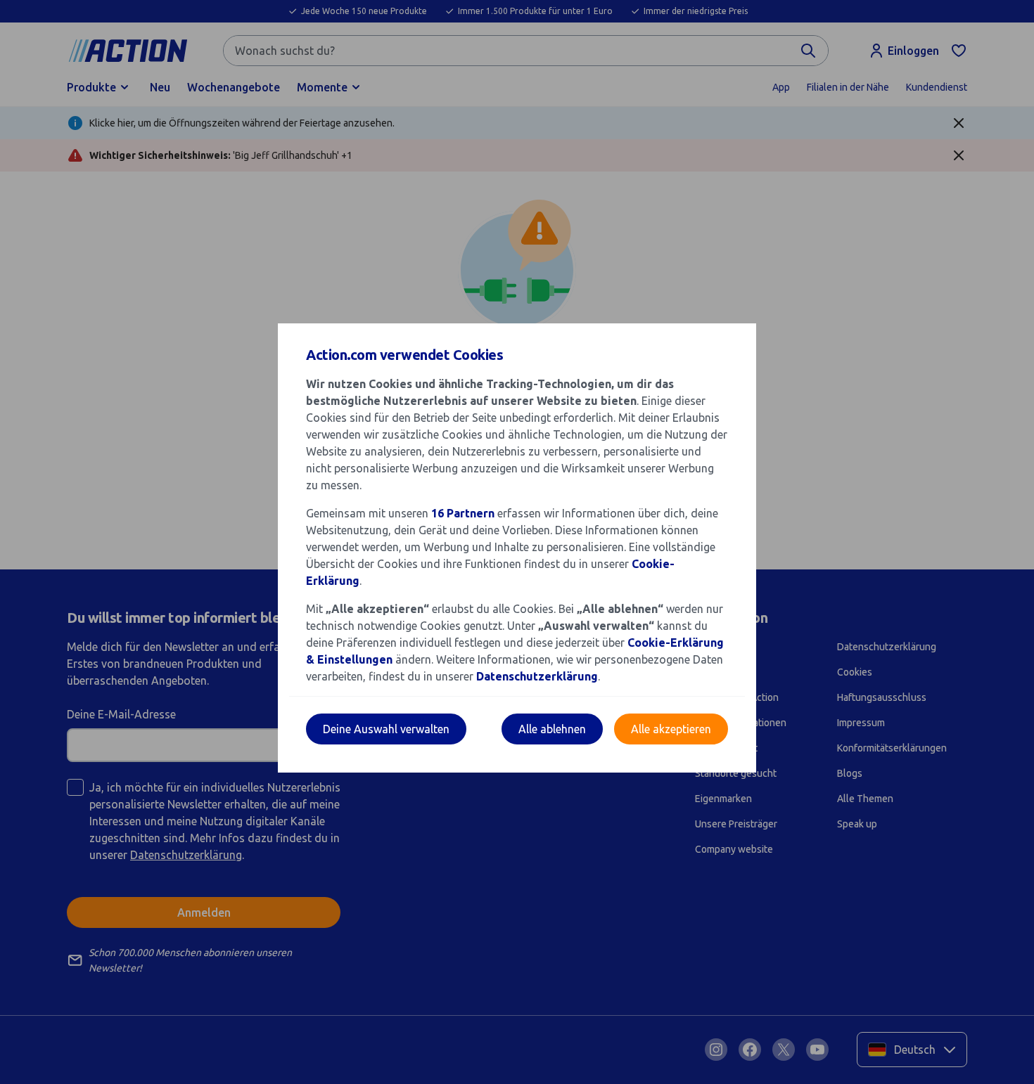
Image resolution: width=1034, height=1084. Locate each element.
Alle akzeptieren (671, 729)
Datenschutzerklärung (537, 676)
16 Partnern (462, 513)
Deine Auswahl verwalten (386, 729)
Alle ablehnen (552, 729)
